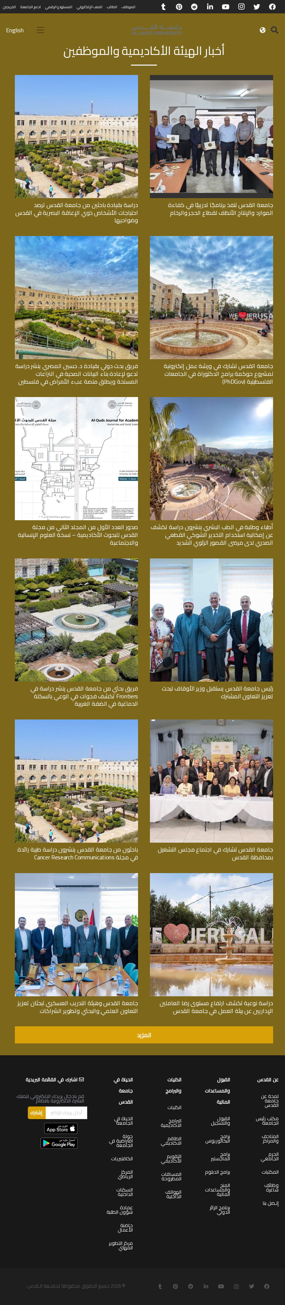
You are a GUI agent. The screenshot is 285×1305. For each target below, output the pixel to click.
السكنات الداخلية (124, 1192)
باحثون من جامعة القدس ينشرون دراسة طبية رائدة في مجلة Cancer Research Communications (77, 853)
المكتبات (270, 1171)
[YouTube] (225, 6)
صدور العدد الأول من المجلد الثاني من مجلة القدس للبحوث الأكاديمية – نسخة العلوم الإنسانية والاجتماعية (78, 534)
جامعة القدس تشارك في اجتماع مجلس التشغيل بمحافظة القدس (215, 853)
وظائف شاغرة (271, 1187)
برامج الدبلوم (217, 1171)
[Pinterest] (179, 6)
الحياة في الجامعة (123, 1120)
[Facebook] (272, 6)
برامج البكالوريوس (217, 1138)
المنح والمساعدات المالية (217, 1190)
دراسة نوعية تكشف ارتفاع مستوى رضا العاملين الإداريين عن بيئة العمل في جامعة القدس (216, 1006)
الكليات (174, 1107)
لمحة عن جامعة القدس (270, 1100)
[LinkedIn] (210, 6)
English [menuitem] (15, 30)
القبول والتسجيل (220, 1120)
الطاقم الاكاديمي (171, 1140)
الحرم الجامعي (270, 1156)
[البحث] (274, 30)
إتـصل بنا (271, 1203)
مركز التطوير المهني (121, 1245)
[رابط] (157, 30)
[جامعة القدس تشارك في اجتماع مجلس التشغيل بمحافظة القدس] (211, 722)
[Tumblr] (163, 6)
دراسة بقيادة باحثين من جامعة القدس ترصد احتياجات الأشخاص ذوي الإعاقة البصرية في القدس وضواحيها (76, 212)
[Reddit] (194, 6)
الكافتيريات (122, 1158)
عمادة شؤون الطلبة (120, 1209)
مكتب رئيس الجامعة (267, 1120)
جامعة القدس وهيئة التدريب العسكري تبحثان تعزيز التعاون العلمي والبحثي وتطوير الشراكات (77, 1006)
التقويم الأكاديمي (171, 1158)
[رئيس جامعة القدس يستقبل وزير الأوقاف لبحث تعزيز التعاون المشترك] (211, 561)
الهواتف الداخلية (173, 1194)
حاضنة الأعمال (125, 1227)
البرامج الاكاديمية (171, 1122)
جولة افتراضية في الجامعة (121, 1141)
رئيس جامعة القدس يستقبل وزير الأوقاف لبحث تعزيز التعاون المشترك (217, 692)
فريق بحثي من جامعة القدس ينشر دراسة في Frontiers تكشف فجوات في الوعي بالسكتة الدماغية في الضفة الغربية (84, 696)
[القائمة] (40, 30)
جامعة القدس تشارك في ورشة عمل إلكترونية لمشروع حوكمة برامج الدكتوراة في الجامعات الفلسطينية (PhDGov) (218, 373)
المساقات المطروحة (171, 1176)
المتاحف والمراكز (270, 1138)
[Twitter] (256, 6)
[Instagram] (241, 6)
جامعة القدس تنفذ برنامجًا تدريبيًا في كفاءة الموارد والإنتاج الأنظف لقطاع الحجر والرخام (220, 208)
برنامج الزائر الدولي (220, 1209)
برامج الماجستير (220, 1156)
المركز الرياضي (125, 1174)
